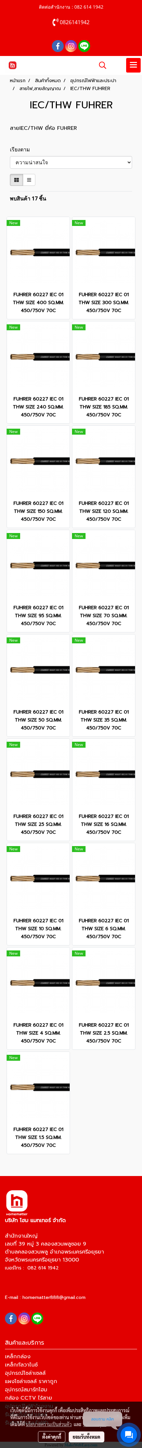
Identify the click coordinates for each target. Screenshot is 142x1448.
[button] (100, 65)
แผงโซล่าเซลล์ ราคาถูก (31, 1381)
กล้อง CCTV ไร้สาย (28, 1398)
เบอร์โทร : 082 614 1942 (32, 1267)
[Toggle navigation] (133, 65)
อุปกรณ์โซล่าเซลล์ (25, 1373)
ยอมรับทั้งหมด (86, 1437)
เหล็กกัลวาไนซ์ (21, 1365)
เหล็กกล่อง (17, 1357)
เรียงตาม (22, 149)
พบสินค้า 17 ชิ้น (28, 198)
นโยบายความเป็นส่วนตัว (49, 1424)
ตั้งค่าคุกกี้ (51, 1437)
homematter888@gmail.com (54, 1297)
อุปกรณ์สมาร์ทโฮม (26, 1390)
